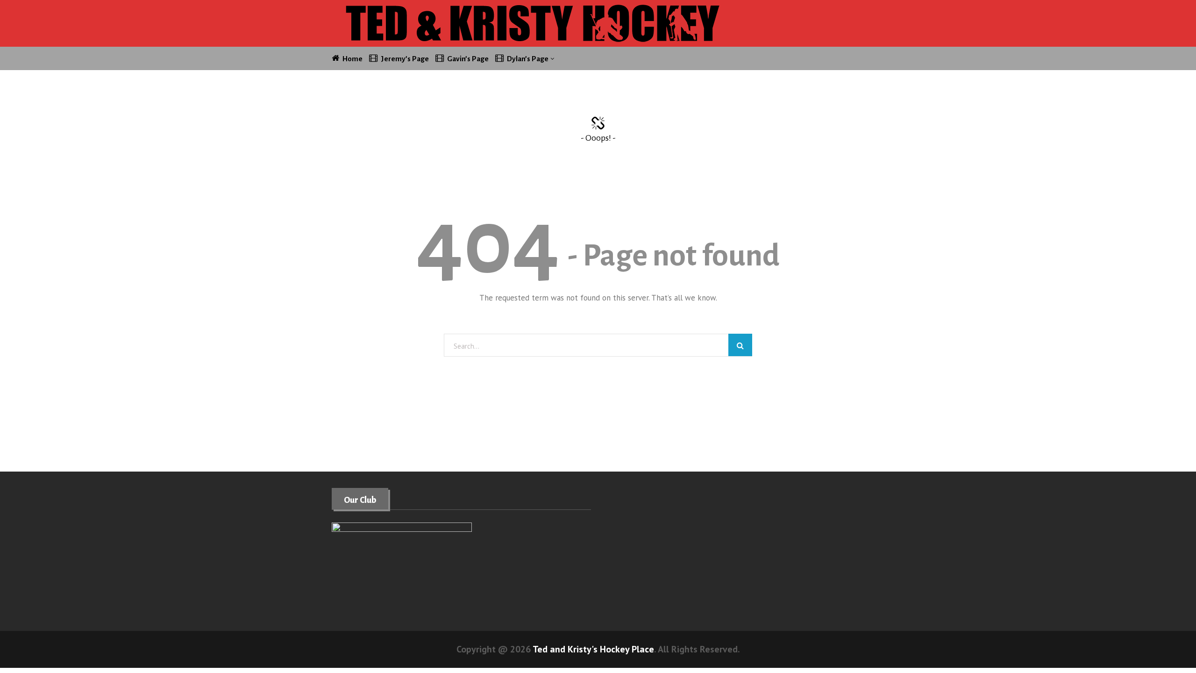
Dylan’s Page (527, 59)
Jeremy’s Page (405, 59)
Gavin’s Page (468, 59)
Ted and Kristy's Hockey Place (593, 649)
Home (352, 59)
